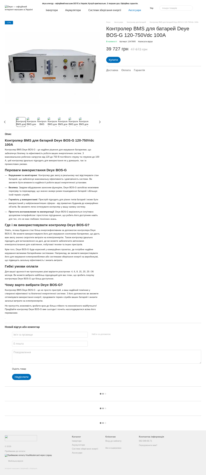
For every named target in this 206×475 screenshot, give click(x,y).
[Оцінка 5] (52, 369)
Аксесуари (134, 10)
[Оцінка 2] (36, 369)
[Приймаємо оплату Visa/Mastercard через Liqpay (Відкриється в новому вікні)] (28, 455)
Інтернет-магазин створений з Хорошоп (21, 468)
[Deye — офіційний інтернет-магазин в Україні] (21, 438)
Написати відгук (145, 41)
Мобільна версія (15, 461)
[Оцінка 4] (46, 369)
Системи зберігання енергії (104, 10)
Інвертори (52, 10)
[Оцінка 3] (41, 369)
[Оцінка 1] (31, 369)
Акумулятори (73, 10)
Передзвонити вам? (148, 445)
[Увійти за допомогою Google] (119, 334)
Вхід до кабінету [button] (113, 441)
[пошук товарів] (190, 8)
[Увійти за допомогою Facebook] (114, 334)
